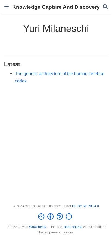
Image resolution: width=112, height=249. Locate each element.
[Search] (105, 7)
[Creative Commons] (56, 216)
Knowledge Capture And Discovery (56, 7)
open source (73, 227)
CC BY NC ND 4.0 (85, 206)
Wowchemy (37, 227)
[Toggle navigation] (6, 6)
